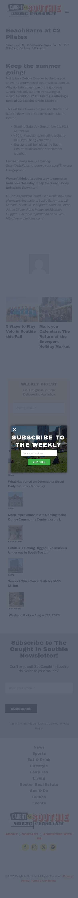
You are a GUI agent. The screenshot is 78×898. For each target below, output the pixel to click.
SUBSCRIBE (39, 462)
